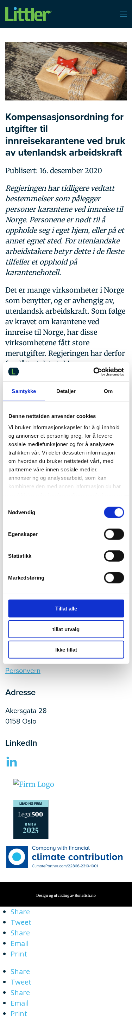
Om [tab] (108, 391)
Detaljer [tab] (66, 391)
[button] (123, 14)
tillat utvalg (66, 629)
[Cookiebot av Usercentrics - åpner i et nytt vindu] (94, 371)
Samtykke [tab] (24, 391)
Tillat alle (66, 609)
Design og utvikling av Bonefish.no (66, 895)
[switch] (114, 534)
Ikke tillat (66, 650)
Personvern (22, 670)
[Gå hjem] (28, 14)
